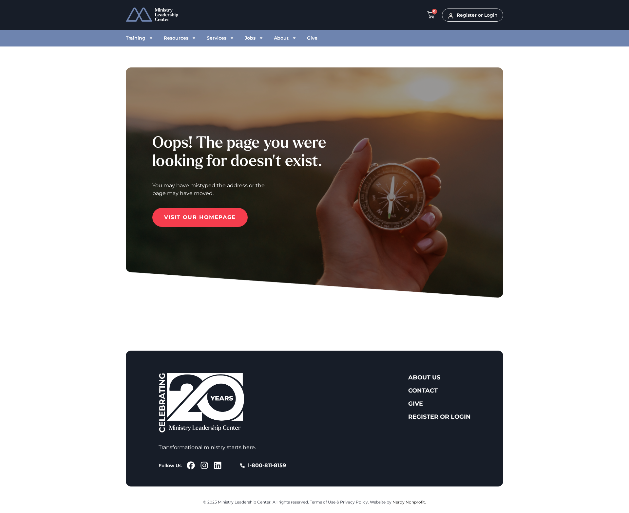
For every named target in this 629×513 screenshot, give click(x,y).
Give (312, 38)
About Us (424, 377)
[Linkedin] (218, 465)
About (281, 38)
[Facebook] (191, 465)
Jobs (250, 38)
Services (216, 38)
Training (135, 38)
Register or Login (439, 416)
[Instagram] (204, 465)
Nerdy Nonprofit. (409, 502)
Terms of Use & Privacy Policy (339, 502)
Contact (423, 390)
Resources (176, 38)
